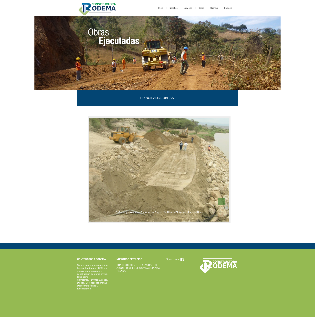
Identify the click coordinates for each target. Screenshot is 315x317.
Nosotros (173, 8)
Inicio (160, 8)
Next (221, 194)
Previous (221, 201)
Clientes (214, 8)
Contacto (228, 8)
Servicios (188, 8)
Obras (201, 8)
